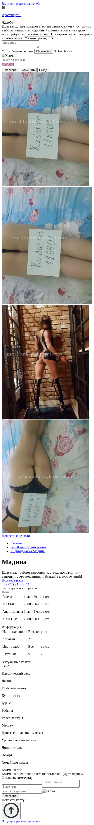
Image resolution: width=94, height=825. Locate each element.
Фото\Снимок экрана (17, 51)
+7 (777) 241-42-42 (15, 584)
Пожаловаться (12, 580)
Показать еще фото (16, 536)
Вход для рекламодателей (21, 3)
